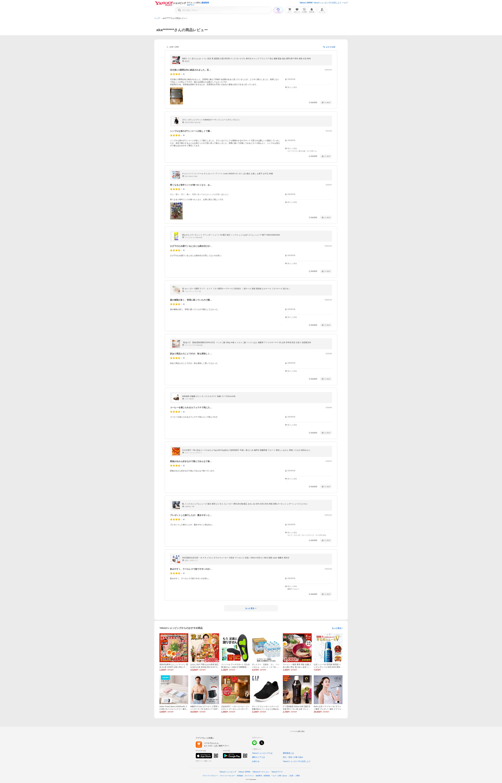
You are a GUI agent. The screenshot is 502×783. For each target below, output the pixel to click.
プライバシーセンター (227, 776)
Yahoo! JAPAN (306, 3)
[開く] (176, 95)
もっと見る (336, 628)
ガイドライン (249, 776)
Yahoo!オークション (260, 772)
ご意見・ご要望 (294, 776)
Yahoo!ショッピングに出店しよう (327, 3)
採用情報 (267, 776)
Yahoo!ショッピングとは (262, 753)
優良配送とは (288, 753)
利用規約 (240, 776)
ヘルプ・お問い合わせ (279, 776)
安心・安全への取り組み (293, 757)
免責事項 (259, 776)
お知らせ (255, 761)
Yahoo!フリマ (277, 772)
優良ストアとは (258, 757)
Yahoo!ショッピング (227, 772)
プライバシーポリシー (210, 776)
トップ (157, 18)
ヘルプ (345, 3)
